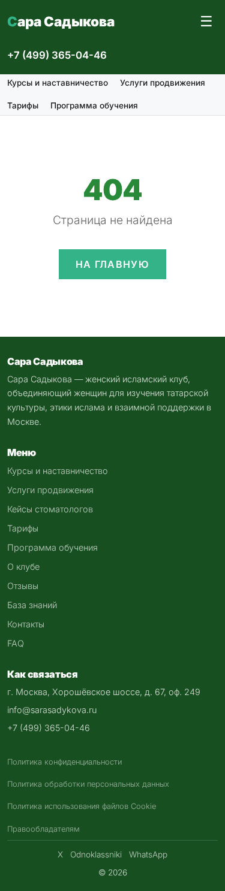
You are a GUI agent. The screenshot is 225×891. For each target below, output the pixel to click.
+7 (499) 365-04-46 (57, 55)
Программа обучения (94, 105)
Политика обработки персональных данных (88, 784)
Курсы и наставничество (57, 82)
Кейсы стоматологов (50, 509)
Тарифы (22, 105)
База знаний (32, 605)
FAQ (15, 643)
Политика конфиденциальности (64, 761)
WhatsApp (148, 854)
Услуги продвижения (162, 82)
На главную (112, 264)
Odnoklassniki (96, 854)
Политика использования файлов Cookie (81, 806)
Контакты (25, 624)
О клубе (23, 566)
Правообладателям (43, 828)
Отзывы (22, 586)
